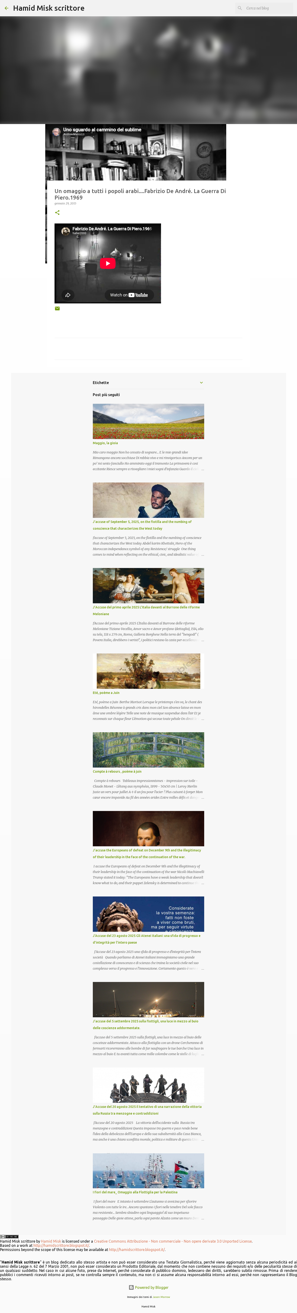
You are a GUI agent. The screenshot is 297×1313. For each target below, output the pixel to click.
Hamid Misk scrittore (49, 8)
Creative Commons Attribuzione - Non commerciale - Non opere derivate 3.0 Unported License (173, 1241)
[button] (57, 213)
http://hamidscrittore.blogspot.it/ (61, 1245)
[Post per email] (57, 310)
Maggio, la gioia (105, 443)
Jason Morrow (161, 1297)
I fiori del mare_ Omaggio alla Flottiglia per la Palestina (135, 1192)
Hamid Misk (51, 1241)
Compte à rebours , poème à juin (117, 771)
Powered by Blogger (151, 1287)
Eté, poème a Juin (106, 693)
